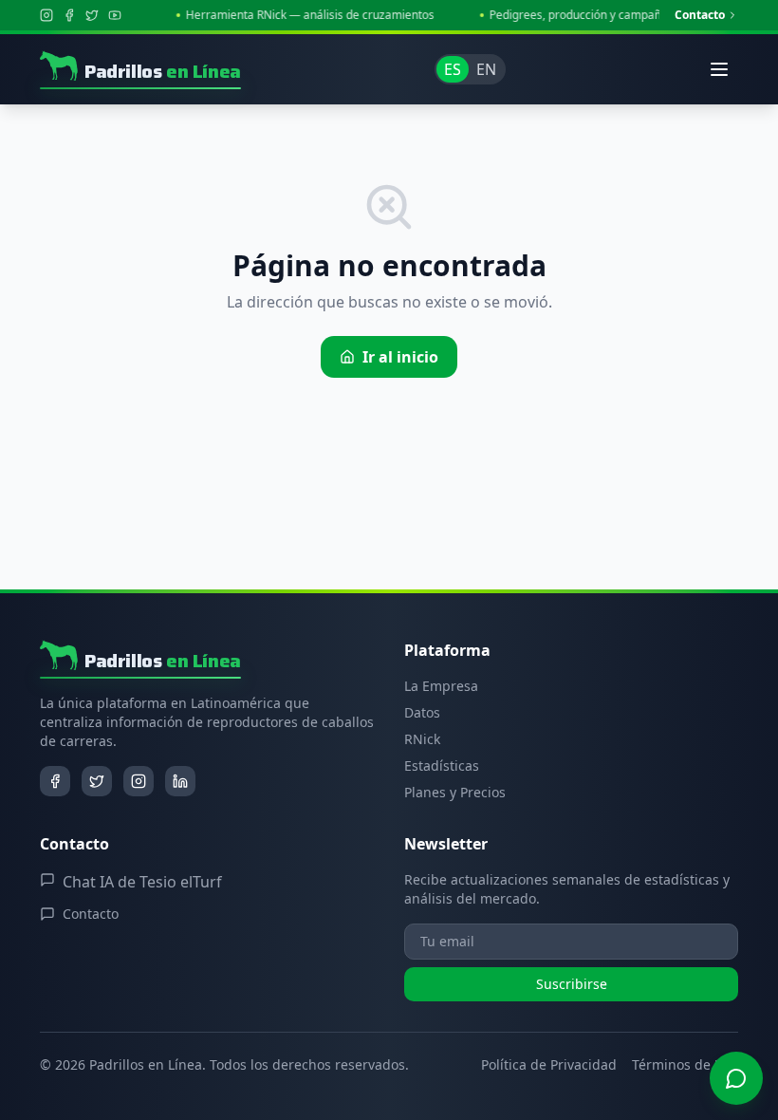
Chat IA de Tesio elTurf (142, 881)
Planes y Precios (455, 792)
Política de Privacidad (549, 1064)
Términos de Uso (685, 1064)
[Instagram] (46, 15)
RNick (422, 739)
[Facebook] (69, 15)
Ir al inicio (400, 356)
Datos (422, 712)
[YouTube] (114, 15)
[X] (92, 15)
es (452, 69)
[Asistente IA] (736, 1078)
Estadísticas (441, 765)
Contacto (700, 15)
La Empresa (441, 686)
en (486, 69)
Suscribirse (571, 984)
